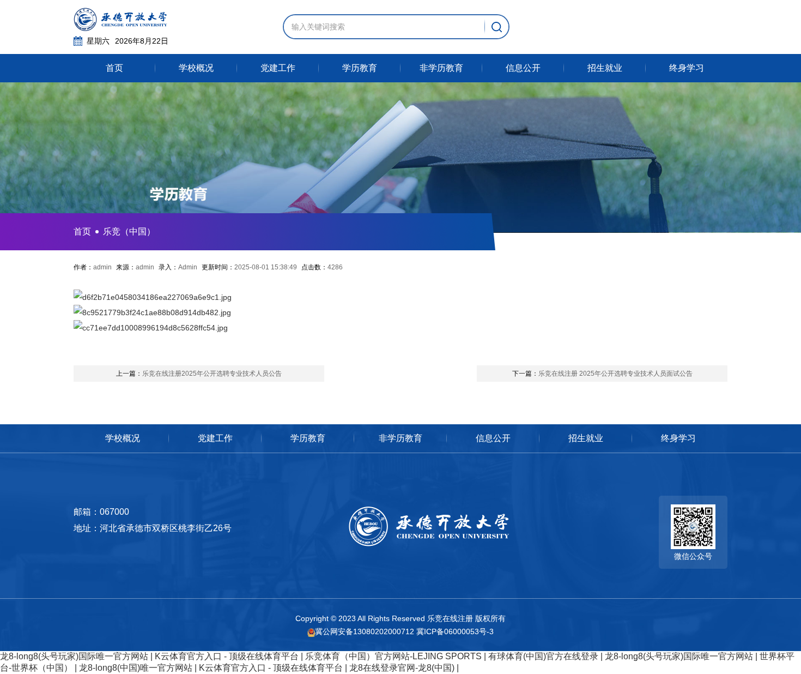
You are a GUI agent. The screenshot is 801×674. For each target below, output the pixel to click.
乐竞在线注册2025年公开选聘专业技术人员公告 (199, 373)
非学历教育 (441, 68)
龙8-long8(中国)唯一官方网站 (135, 667)
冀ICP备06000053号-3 (455, 631)
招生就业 (604, 68)
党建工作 (277, 68)
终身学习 (686, 68)
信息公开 (523, 68)
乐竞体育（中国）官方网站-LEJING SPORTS (393, 656)
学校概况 (196, 68)
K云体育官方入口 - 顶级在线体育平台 (227, 656)
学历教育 (359, 68)
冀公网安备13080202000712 (364, 631)
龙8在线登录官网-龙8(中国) (401, 667)
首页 (114, 68)
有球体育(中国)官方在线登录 (543, 656)
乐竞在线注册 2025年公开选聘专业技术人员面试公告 (602, 373)
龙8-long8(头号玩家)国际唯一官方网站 (74, 656)
